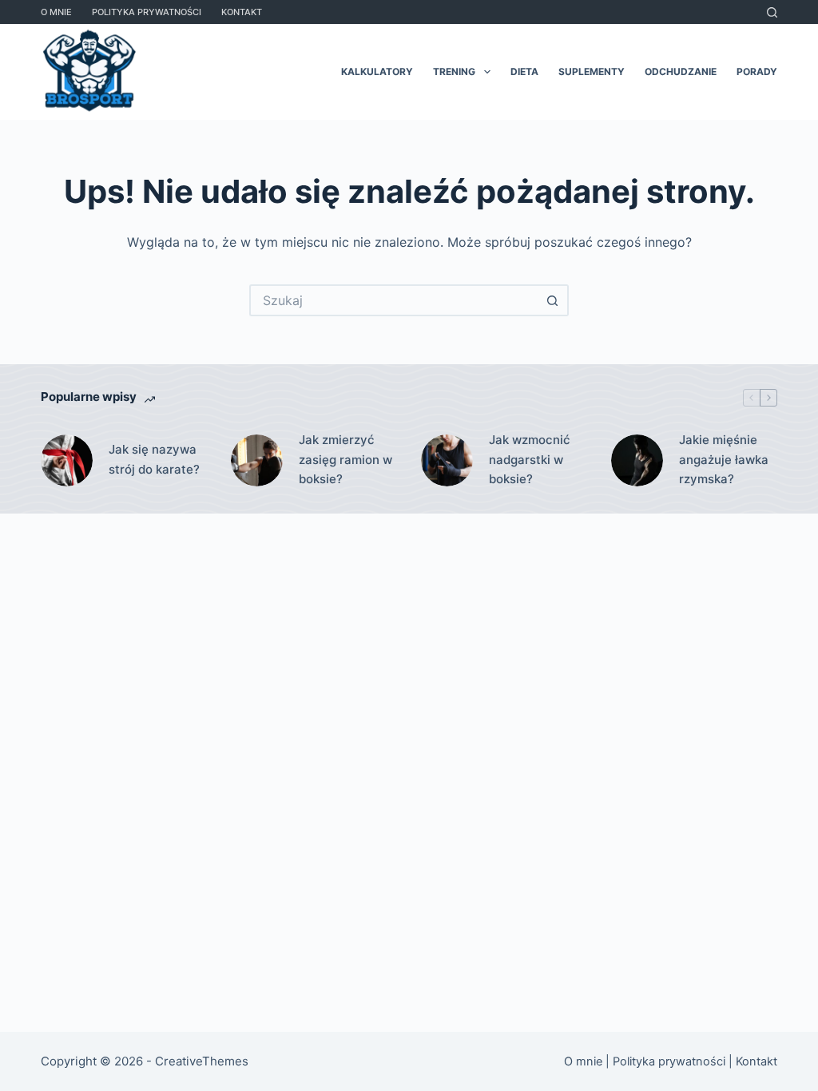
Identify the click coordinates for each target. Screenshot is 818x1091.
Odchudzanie (681, 71)
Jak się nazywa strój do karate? (154, 459)
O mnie (56, 12)
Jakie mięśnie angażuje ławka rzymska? (723, 459)
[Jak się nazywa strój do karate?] (67, 460)
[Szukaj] (772, 12)
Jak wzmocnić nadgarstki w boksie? (529, 459)
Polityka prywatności (146, 12)
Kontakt (241, 12)
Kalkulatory (377, 71)
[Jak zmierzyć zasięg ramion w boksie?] (257, 460)
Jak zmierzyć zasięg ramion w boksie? (345, 459)
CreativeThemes (201, 1061)
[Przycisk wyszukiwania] (553, 300)
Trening (454, 71)
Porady (757, 71)
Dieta (524, 71)
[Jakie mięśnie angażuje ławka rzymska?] (637, 460)
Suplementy (591, 71)
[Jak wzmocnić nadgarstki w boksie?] (447, 460)
